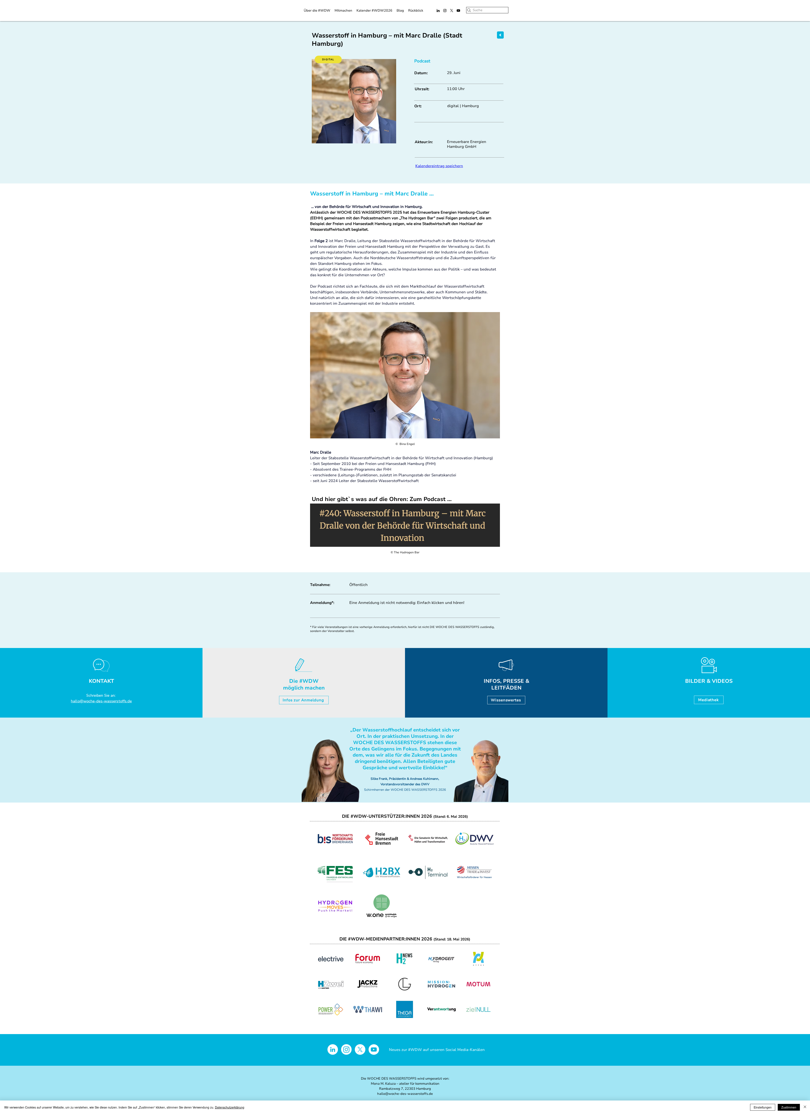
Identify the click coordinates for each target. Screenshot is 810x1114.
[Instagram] (445, 10)
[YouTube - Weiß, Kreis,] (374, 1049)
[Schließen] (804, 1107)
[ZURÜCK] (500, 35)
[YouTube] (458, 10)
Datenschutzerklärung (229, 1107)
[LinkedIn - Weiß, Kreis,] (332, 1049)
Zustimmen (788, 1107)
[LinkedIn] (438, 10)
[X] (452, 10)
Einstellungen (763, 1107)
